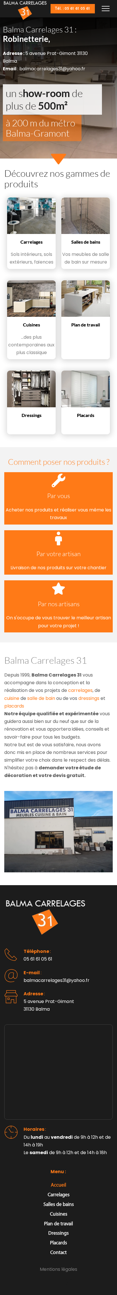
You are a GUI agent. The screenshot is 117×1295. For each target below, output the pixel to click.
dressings (88, 698)
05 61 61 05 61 (38, 959)
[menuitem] (58, 1185)
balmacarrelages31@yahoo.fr (56, 980)
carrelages (80, 690)
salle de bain (41, 698)
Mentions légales (58, 1269)
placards (14, 706)
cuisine (11, 698)
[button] (106, 9)
